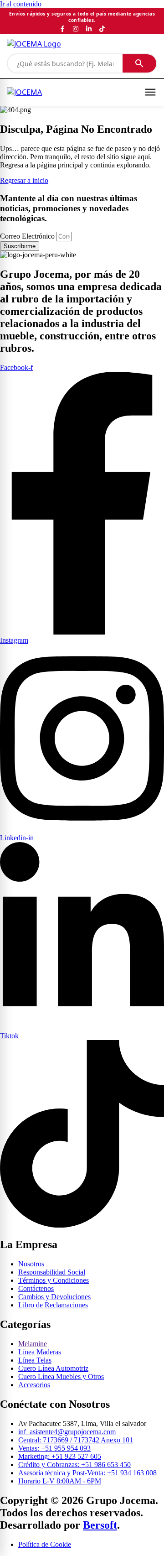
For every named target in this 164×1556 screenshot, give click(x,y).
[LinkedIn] (89, 29)
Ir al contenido (20, 4)
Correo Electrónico (28, 236)
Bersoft (100, 1525)
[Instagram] (75, 29)
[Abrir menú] (150, 92)
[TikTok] (102, 29)
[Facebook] (62, 29)
